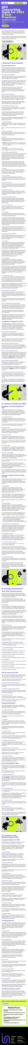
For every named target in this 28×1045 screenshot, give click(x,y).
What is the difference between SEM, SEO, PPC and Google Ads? (14, 1020)
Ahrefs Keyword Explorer (8, 131)
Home (3, 21)
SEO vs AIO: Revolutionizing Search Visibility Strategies (13, 1010)
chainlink (8, 777)
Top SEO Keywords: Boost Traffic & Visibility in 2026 (13, 1015)
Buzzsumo (11, 356)
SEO (6, 21)
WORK (12, 1039)
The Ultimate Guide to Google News (11, 1022)
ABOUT (12, 1038)
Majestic (11, 368)
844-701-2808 (20, 1037)
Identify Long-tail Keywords (11, 152)
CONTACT (19, 1036)
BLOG (12, 1041)
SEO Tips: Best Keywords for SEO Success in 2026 (14, 1012)
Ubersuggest (5, 147)
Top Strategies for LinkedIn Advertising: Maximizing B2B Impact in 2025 (12, 1018)
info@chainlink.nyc (21, 1038)
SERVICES (13, 1036)
